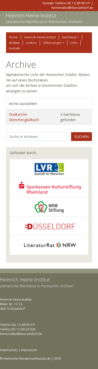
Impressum (29, 350)
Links (73, 43)
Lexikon (31, 43)
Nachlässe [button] (69, 37)
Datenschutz (9, 350)
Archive (14, 43)
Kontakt (14, 48)
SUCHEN (81, 136)
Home (13, 37)
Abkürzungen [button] (52, 43)
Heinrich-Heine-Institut (31, 15)
